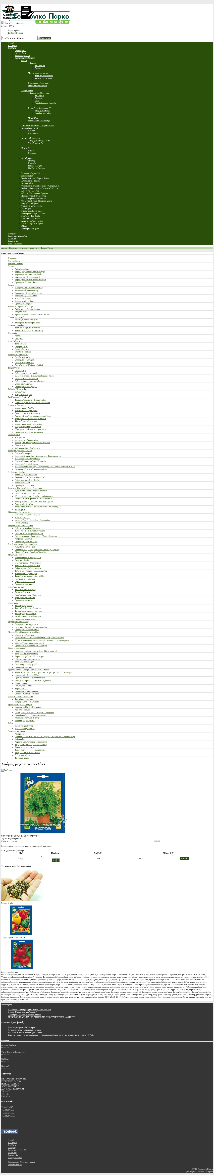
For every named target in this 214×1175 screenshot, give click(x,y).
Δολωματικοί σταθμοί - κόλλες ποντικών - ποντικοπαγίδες (38, 507)
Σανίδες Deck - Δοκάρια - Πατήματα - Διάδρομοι (34, 712)
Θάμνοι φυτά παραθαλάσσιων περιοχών (30, 280)
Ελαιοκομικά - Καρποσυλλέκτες (27, 675)
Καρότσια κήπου (21, 688)
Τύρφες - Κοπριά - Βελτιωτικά (27, 702)
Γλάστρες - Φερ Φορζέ (17, 648)
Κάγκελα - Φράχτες (22, 710)
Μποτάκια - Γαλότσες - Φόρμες (27, 515)
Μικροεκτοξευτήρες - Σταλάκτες (28, 426)
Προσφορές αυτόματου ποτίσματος (29, 432)
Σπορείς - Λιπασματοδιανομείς (27, 694)
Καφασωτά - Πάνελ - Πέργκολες (28, 707)
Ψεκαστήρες (13, 603)
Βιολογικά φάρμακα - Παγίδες (20, 450)
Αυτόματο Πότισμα (16, 405)
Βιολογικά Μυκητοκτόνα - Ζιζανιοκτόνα (31, 461)
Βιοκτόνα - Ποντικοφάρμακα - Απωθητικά (25, 488)
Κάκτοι (18, 336)
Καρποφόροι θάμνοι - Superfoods (28, 274)
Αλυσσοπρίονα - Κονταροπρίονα (28, 557)
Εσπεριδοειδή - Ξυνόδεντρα (26, 296)
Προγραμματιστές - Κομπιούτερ (27, 413)
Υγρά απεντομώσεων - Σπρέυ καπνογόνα (31, 491)
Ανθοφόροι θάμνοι (22, 269)
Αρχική (4, 248)
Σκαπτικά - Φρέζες (22, 560)
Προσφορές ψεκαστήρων (25, 619)
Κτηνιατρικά (20, 509)
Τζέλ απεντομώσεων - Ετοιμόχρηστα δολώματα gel (35, 496)
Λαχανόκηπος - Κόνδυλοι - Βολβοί (29, 365)
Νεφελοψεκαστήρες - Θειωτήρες (28, 595)
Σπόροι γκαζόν (20, 370)
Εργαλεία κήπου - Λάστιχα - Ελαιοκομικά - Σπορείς (28, 670)
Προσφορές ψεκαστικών (24, 600)
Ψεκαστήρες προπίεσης (24, 605)
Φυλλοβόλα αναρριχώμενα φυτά (27, 322)
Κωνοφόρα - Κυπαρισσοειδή (26, 290)
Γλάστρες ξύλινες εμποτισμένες (27, 659)
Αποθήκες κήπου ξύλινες (25, 720)
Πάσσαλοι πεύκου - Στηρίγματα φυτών (30, 715)
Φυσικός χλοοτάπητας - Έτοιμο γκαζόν (30, 400)
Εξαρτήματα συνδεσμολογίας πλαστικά (30, 418)
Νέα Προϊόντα (14, 261)
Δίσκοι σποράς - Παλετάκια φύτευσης (30, 531)
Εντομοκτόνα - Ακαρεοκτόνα (26, 440)
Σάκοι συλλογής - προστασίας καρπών (30, 643)
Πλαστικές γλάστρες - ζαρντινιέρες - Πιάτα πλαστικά (36, 651)
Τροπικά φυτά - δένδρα (24, 301)
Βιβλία (10, 723)
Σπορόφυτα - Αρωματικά (18, 354)
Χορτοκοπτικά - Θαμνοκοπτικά (27, 565)
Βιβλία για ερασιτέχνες (24, 726)
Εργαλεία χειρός (21, 683)
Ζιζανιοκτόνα (20, 445)
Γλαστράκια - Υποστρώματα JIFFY (29, 533)
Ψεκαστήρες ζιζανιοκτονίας (25, 613)
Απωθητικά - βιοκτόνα (24, 504)
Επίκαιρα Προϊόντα (15, 263)
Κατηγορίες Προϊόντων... (29, 248)
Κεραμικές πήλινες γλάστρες (26, 654)
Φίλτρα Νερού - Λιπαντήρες (26, 421)
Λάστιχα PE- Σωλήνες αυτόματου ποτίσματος (33, 416)
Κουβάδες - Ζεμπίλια (23, 539)
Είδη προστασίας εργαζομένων (20, 512)
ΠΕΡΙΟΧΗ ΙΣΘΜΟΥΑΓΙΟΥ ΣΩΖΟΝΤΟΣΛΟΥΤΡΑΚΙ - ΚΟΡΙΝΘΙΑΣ (12, 1086)
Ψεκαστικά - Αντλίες (16, 587)
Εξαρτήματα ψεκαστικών (25, 597)
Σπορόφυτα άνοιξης (22, 357)
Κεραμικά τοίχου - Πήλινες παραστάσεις (31, 744)
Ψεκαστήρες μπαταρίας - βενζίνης (28, 611)
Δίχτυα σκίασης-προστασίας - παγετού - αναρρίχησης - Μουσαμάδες (42, 640)
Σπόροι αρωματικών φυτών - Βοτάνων (30, 381)
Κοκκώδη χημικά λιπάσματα (26, 475)
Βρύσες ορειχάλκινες (23, 755)
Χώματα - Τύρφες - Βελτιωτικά (20, 696)
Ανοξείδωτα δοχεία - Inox (25, 547)
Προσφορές (12, 258)
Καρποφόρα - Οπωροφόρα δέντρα (28, 293)
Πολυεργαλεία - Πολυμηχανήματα (28, 568)
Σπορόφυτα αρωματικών (24, 362)
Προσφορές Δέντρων (23, 304)
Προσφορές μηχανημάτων (25, 584)
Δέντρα (11, 285)
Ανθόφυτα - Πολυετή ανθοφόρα (27, 309)
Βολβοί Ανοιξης (21, 392)
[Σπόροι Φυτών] (22, 900)
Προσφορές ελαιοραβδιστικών (27, 629)
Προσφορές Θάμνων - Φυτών (26, 282)
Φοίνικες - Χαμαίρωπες (17, 325)
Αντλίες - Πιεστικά (22, 592)
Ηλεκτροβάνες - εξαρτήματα (26, 410)
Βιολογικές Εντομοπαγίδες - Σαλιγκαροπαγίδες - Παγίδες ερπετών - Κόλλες (45, 467)
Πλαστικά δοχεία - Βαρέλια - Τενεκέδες (30, 552)
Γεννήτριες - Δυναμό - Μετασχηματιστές (31, 627)
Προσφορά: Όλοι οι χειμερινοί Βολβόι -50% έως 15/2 (29, 1010)
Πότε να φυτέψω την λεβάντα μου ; (22, 1027)
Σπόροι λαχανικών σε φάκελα (26, 373)
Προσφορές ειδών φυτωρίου (26, 541)
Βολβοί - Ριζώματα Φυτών (18, 389)
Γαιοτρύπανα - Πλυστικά (25, 579)
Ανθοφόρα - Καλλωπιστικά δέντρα (28, 288)
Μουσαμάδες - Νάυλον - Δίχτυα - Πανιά (24, 632)
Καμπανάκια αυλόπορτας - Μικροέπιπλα (31, 742)
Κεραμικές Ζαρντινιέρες (24, 662)
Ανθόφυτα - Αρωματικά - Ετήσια (21, 306)
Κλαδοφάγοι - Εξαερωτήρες (26, 573)
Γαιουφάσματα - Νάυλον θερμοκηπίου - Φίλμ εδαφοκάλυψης (39, 638)
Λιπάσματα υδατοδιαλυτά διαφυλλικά (30, 477)
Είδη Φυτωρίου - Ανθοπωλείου (20, 525)
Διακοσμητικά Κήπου (16, 731)
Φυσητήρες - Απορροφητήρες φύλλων (30, 576)
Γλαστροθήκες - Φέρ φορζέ (26, 664)
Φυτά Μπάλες (20, 344)
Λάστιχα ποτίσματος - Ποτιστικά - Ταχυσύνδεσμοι (35, 680)
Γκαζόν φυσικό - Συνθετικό (19, 397)
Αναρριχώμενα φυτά (16, 317)
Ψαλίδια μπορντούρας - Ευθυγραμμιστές (31, 571)
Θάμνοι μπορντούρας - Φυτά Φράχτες (30, 271)
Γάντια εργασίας (21, 523)
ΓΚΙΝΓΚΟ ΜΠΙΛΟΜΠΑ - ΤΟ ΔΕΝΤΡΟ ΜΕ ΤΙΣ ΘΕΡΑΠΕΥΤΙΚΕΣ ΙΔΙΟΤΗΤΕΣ (41, 1017)
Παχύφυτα (19, 338)
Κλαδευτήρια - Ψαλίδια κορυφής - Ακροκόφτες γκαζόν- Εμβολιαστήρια (43, 672)
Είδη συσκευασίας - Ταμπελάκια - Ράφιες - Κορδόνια (36, 536)
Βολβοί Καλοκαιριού (23, 394)
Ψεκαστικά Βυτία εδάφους (25, 589)
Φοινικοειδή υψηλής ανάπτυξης (27, 328)
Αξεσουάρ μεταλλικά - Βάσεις (27, 718)
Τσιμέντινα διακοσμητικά (24, 747)
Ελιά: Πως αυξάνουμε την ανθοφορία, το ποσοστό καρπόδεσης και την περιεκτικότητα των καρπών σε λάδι (50, 1035)
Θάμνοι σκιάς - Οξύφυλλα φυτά (27, 277)
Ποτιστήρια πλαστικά (23, 686)
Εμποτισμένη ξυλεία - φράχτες (20, 704)
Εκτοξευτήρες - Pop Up (24, 408)
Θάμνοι (11, 266)
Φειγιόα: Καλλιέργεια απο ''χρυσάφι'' (22, 1012)
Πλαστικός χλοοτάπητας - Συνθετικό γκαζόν (32, 402)
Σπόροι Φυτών (47, 248)
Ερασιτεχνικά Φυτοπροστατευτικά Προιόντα (32, 442)
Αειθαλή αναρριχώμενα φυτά (26, 320)
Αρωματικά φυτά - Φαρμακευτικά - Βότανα (32, 314)
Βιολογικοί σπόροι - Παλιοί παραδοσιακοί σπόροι (34, 376)
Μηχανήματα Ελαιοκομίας (18, 621)
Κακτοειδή (12, 333)
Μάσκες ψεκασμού (22, 517)
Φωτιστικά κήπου (22, 758)
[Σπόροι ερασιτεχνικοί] (22, 969)
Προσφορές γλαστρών (23, 667)
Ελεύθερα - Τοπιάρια (23, 352)
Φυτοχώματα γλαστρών (24, 699)
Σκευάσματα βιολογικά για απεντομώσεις (31, 469)
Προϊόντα (13, 248)
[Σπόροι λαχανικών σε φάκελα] (22, 935)
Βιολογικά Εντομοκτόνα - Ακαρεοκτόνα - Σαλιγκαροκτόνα (38, 456)
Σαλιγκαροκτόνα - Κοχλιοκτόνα (27, 448)
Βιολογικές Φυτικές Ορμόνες (26, 464)
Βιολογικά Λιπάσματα (23, 453)
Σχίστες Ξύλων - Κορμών (25, 581)
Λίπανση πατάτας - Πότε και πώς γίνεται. (24, 1030)
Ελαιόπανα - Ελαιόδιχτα (24, 635)
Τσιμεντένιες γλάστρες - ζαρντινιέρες (29, 656)
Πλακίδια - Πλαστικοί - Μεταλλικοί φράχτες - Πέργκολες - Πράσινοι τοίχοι (45, 736)
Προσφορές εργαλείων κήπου (26, 691)
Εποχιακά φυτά (21, 312)
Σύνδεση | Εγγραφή (15, 33)
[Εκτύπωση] (6, 770)
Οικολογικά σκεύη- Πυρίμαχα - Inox (22, 544)
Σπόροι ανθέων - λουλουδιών (26, 378)
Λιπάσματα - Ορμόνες (17, 472)
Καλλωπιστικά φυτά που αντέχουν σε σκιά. (25, 1032)
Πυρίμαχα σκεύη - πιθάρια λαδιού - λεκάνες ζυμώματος (37, 549)
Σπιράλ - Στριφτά (22, 349)
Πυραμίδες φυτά (21, 346)
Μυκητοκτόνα (20, 437)
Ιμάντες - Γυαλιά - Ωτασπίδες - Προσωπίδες (32, 520)
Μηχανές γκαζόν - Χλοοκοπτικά (27, 563)
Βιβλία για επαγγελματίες (25, 728)
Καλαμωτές (19, 734)
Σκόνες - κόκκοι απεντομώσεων (27, 493)
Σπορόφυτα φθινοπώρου (24, 360)
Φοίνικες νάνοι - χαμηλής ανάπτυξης (29, 330)
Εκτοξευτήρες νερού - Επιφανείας (28, 424)
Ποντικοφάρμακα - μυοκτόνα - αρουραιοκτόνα (33, 499)
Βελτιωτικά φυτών (22, 483)
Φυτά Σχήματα (14, 341)
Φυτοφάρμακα (14, 434)
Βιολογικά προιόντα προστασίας (27, 459)
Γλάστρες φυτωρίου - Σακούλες (27, 528)
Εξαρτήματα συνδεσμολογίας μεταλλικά (30, 429)
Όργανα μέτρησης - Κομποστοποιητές (30, 678)
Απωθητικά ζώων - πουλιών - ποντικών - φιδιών (34, 501)
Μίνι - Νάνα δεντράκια (24, 298)
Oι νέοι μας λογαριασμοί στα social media (24, 1015)
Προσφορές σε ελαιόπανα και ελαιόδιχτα (31, 646)
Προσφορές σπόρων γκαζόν (26, 386)
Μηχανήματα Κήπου (16, 555)
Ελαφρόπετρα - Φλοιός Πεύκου (27, 752)
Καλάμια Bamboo (22, 739)
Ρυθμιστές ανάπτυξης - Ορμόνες (27, 480)
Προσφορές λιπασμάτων (24, 485)
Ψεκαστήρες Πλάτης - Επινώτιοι (28, 608)
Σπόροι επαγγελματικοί (24, 384)
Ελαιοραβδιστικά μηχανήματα (26, 624)
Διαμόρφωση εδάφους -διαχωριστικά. (30, 750)
